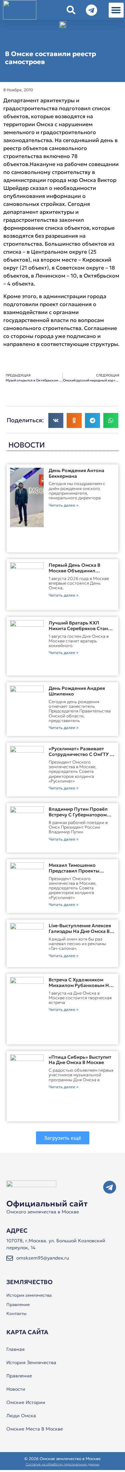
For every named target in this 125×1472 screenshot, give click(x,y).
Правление (18, 1304)
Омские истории (25, 1402)
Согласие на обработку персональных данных (63, 1464)
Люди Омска (21, 1416)
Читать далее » (63, 505)
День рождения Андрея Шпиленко (77, 691)
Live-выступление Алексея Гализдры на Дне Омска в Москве (80, 931)
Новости (15, 1389)
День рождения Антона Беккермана (76, 473)
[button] (116, 10)
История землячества (29, 1295)
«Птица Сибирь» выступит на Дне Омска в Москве (80, 1060)
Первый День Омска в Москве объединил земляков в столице (74, 570)
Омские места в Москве (34, 1429)
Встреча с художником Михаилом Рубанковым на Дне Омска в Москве (80, 985)
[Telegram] (109, 1187)
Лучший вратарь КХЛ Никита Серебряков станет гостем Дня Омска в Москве (81, 628)
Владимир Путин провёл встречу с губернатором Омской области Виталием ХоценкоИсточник (80, 817)
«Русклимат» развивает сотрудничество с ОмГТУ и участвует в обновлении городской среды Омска (81, 757)
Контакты (16, 1313)
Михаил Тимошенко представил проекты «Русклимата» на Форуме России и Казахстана (79, 873)
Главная (15, 1349)
